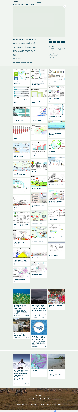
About (48, 1)
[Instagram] (33, 400)
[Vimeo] (48, 400)
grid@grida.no (58, 54)
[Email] (52, 400)
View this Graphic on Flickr (53, 57)
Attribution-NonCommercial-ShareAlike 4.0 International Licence (50, 404)
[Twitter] (26, 400)
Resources (39, 1)
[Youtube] (44, 400)
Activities (25, 1)
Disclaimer (41, 402)
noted (26, 404)
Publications (32, 1)
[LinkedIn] (41, 400)
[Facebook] (30, 400)
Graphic (16, 4)
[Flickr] (37, 400)
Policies (45, 402)
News (44, 1)
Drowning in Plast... (21, 4)
